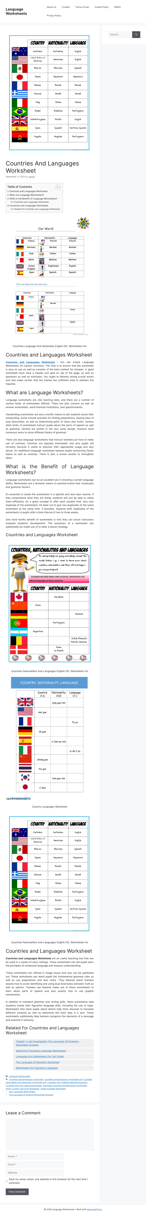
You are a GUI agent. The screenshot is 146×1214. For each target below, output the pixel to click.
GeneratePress (94, 1209)
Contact (66, 7)
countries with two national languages (24, 1085)
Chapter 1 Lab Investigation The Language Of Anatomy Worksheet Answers (47, 1043)
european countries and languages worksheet (65, 1085)
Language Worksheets (16, 11)
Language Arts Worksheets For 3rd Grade (40, 1056)
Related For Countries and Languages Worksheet (37, 209)
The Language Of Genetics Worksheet (37, 1062)
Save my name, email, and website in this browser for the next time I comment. (48, 1181)
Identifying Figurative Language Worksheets (41, 1050)
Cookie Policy (102, 7)
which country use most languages (22, 1088)
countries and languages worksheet (26, 1079)
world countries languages (53, 1088)
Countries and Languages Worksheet (28, 191)
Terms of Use (82, 7)
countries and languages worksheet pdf (63, 1079)
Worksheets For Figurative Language (37, 1068)
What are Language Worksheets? (27, 195)
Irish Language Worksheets (22, 1091)
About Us (51, 7)
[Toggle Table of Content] (56, 187)
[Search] (136, 34)
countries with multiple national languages (67, 1082)
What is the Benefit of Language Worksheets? (33, 198)
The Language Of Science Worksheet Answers (31, 1095)
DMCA (117, 7)
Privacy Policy (54, 15)
